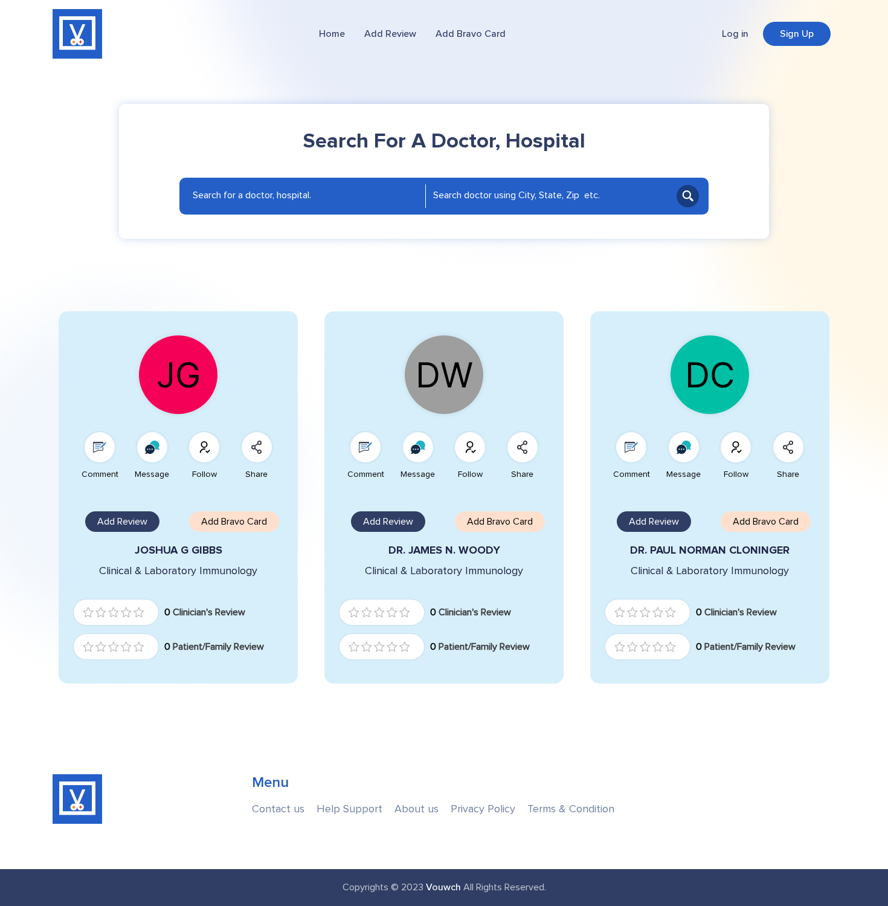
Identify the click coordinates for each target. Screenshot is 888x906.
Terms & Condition (570, 809)
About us (416, 809)
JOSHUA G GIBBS (178, 550)
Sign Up (797, 34)
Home (332, 34)
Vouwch (443, 887)
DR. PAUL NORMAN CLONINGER (710, 550)
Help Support (349, 809)
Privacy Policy (483, 809)
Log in (735, 34)
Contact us (278, 809)
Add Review (390, 34)
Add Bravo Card (471, 34)
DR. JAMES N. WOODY (444, 550)
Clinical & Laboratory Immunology (178, 571)
